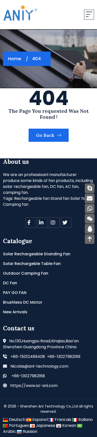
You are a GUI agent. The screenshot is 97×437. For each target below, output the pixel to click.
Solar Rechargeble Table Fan (32, 263)
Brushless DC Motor (22, 302)
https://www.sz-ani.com (34, 385)
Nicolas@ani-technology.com (39, 366)
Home (14, 59)
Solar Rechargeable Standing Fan (36, 254)
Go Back (45, 135)
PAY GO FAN (14, 292)
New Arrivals (15, 312)
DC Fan (10, 283)
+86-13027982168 (28, 376)
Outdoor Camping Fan (25, 273)
